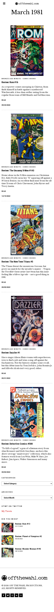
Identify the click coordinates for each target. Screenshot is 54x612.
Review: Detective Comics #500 (17, 443)
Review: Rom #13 (22, 524)
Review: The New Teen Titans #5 (17, 261)
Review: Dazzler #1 (11, 352)
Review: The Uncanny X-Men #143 (18, 170)
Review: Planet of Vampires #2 (28, 536)
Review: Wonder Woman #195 (28, 549)
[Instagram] (12, 595)
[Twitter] (8, 595)
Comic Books (29, 79)
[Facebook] (4, 595)
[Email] (21, 595)
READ (4, 100)
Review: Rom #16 (10, 82)
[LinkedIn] (16, 595)
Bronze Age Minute (11, 79)
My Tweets (7, 511)
